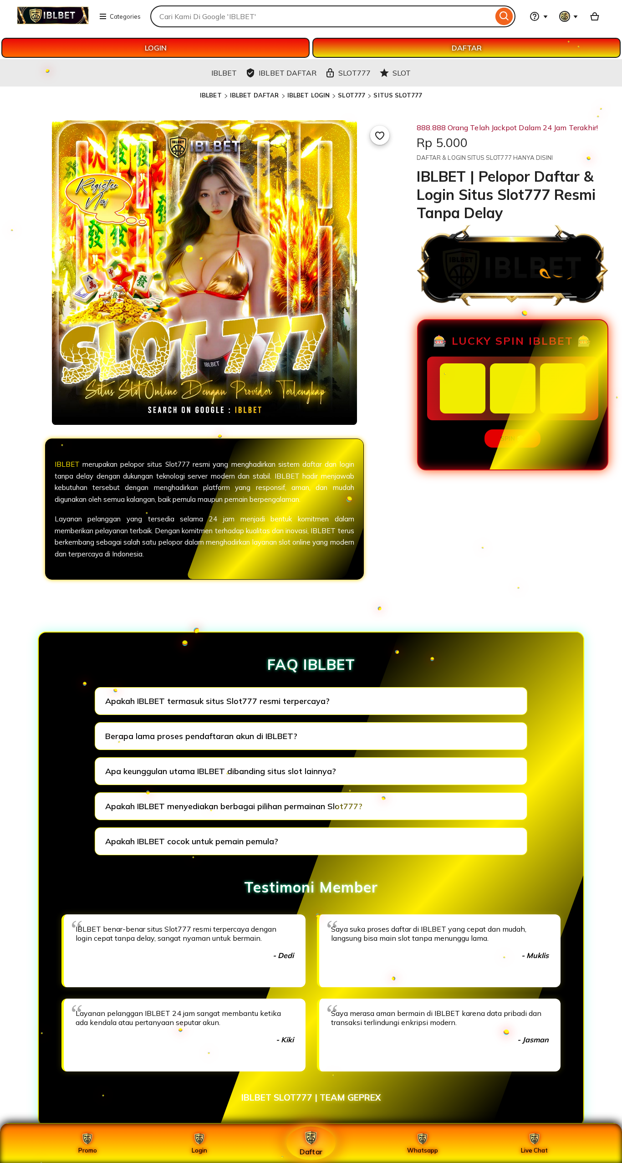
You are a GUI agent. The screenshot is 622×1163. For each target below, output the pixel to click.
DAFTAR (467, 47)
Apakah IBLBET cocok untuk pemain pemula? (191, 841)
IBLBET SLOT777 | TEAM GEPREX (311, 1097)
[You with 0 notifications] (569, 16)
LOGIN (156, 47)
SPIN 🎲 (512, 438)
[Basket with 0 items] (595, 16)
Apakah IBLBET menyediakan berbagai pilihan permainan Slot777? (233, 806)
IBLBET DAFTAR (254, 95)
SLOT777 (351, 95)
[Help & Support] (539, 16)
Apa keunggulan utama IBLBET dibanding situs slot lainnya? (220, 771)
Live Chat (534, 1150)
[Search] (504, 16)
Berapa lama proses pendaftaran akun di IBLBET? (201, 736)
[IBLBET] (52, 21)
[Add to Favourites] (379, 135)
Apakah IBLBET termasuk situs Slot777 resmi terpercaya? (217, 701)
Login (199, 1150)
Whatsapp (422, 1150)
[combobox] (321, 16)
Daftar (311, 1151)
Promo (87, 1150)
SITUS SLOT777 (397, 95)
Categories (125, 16)
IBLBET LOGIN (308, 95)
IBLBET (211, 95)
